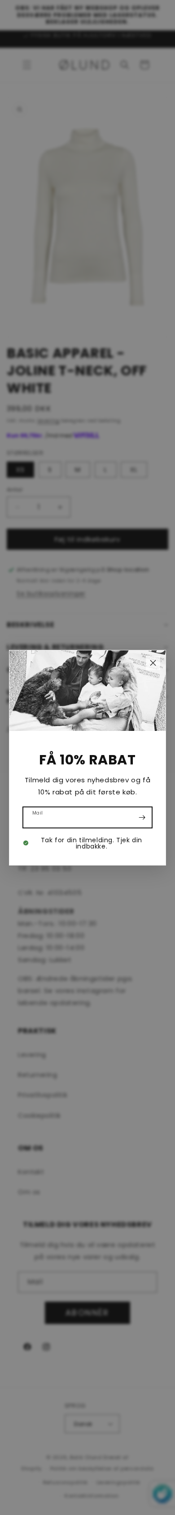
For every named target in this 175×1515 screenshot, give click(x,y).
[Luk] (153, 663)
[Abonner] (142, 817)
